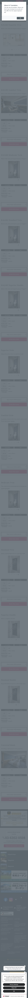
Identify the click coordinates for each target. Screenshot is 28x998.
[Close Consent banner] (25, 973)
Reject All (14, 987)
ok (20, 18)
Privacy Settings (14, 984)
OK (14, 991)
